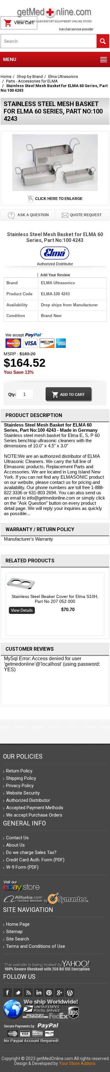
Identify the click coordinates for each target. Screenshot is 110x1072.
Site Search (17, 939)
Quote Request (85, 215)
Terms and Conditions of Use (35, 946)
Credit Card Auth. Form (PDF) (35, 860)
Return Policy (19, 771)
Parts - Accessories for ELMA (32, 81)
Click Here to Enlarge (58, 199)
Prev (3, 605)
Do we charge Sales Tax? (31, 852)
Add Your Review (55, 275)
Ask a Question (32, 215)
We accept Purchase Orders (34, 815)
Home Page (18, 924)
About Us (15, 845)
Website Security (23, 793)
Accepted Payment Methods (34, 807)
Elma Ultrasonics (63, 76)
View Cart (24, 22)
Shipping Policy (21, 778)
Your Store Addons (77, 1063)
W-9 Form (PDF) (22, 867)
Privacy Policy (20, 785)
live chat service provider (76, 29)
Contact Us (17, 837)
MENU (9, 59)
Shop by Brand (30, 76)
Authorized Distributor (55, 264)
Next (107, 605)
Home (6, 76)
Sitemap (14, 931)
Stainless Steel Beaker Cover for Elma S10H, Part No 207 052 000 (55, 599)
